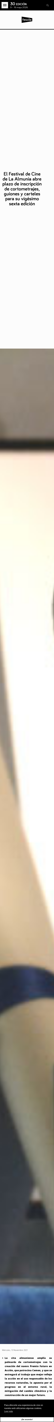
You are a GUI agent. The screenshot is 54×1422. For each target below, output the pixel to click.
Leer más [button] (8, 1411)
